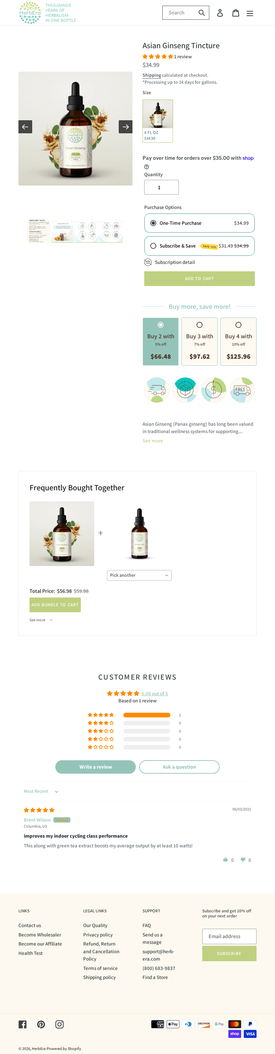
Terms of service (100, 968)
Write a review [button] (95, 766)
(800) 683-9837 (159, 968)
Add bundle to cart (55, 605)
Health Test (30, 953)
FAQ (147, 925)
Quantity (153, 174)
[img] (39, 810)
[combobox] (139, 575)
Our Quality (95, 925)
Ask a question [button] (179, 766)
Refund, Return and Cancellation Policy (101, 951)
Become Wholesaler (39, 934)
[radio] (158, 121)
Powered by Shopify (64, 1048)
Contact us (29, 925)
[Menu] (250, 12)
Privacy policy (98, 934)
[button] (158, 56)
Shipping (152, 75)
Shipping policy (99, 977)
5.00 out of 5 (155, 693)
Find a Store (155, 977)
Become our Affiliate (40, 943)
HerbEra (39, 1048)
